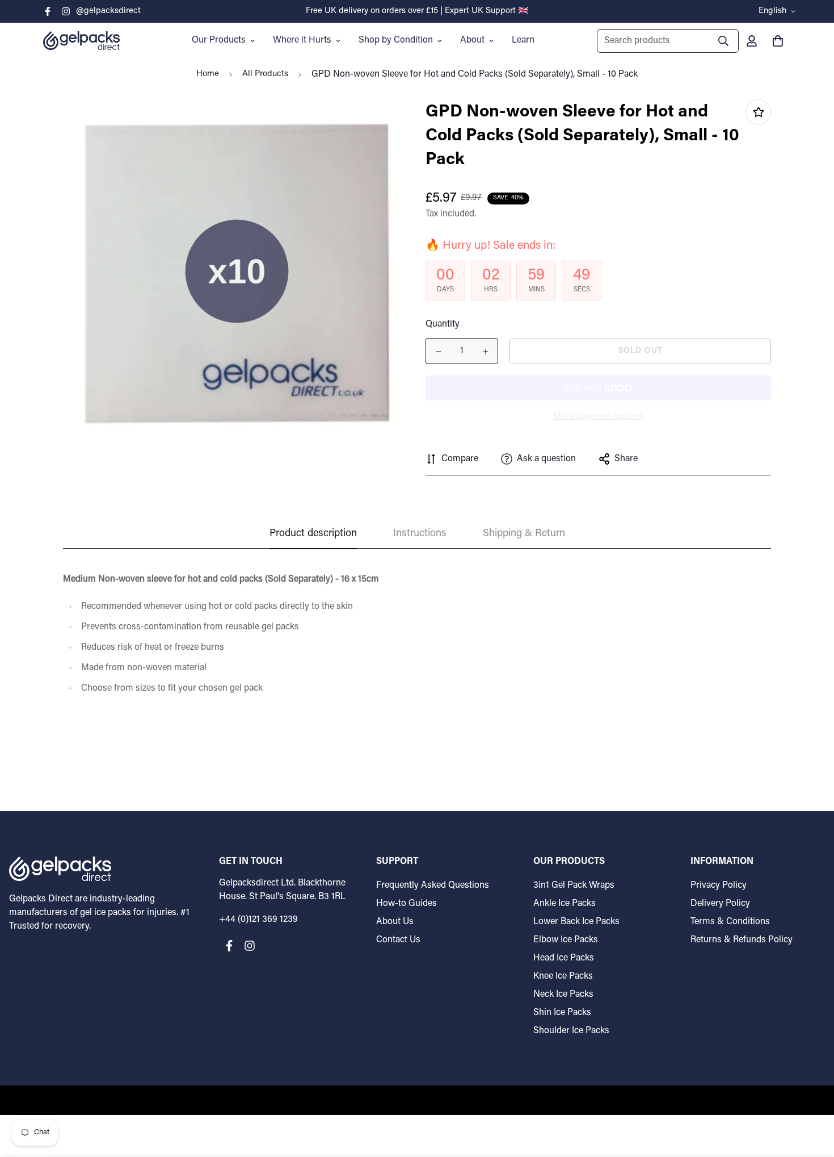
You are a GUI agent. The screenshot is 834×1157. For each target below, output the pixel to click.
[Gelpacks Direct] (81, 40)
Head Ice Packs (563, 958)
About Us (395, 921)
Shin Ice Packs (562, 1012)
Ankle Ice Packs (564, 903)
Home (207, 74)
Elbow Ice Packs (565, 940)
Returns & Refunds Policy (741, 940)
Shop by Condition (396, 40)
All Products (265, 74)
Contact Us (398, 940)
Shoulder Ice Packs (571, 1030)
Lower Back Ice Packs (576, 921)
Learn (523, 40)
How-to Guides (406, 903)
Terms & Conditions (730, 921)
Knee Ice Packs (563, 976)
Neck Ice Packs (563, 994)
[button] (775, 41)
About (472, 40)
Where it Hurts (302, 40)
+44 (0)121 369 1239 (258, 919)
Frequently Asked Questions (432, 885)
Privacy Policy (718, 885)
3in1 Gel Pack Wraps (573, 885)
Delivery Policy (720, 903)
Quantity (443, 324)
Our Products (219, 40)
